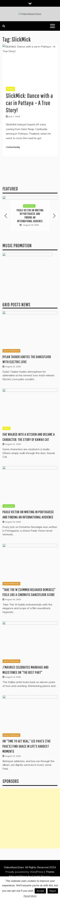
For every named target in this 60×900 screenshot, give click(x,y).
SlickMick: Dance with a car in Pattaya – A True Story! (29, 102)
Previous (6, 215)
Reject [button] (53, 890)
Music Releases (11, 350)
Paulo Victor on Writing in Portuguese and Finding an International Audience (30, 215)
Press (10, 88)
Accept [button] (40, 890)
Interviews (29, 206)
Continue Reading (13, 147)
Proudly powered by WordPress (24, 871)
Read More (30, 895)
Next (54, 215)
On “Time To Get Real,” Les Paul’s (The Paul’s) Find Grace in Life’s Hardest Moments (26, 746)
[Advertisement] (30, 818)
